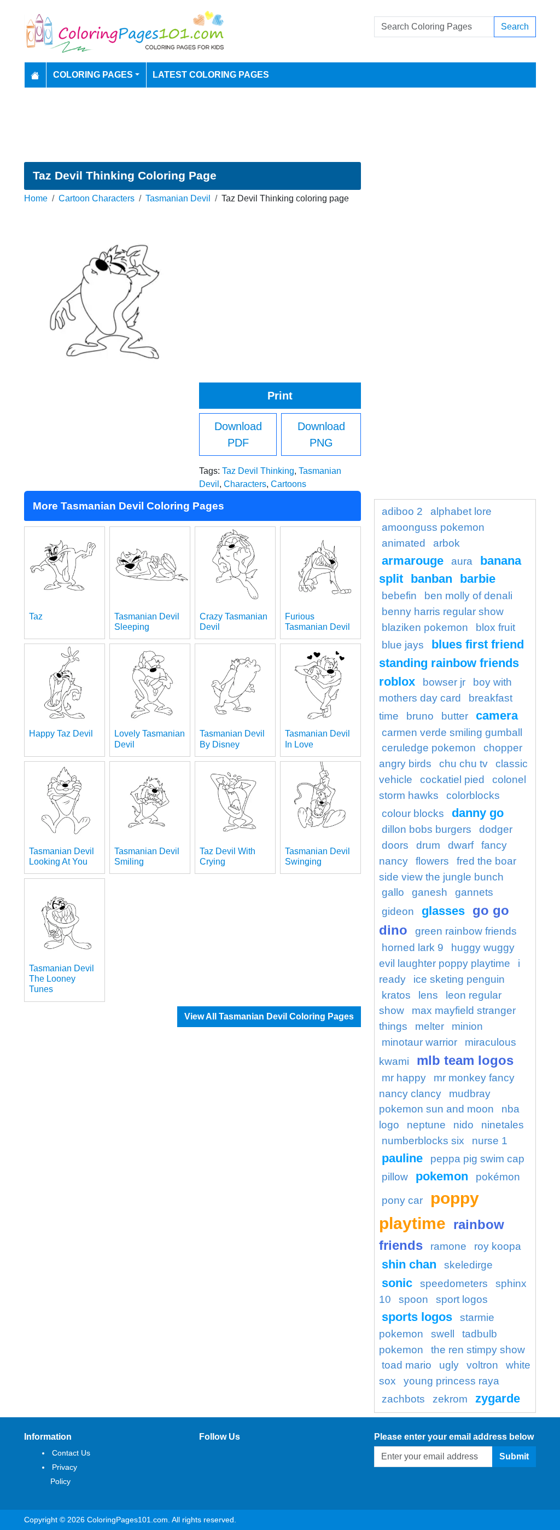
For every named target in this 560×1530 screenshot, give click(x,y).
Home (36, 198)
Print (280, 396)
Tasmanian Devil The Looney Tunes (61, 979)
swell (442, 1334)
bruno (420, 716)
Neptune (426, 1125)
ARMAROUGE (413, 560)
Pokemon (442, 1176)
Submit (514, 1456)
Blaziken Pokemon (425, 627)
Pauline (402, 1158)
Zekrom (450, 1399)
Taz (36, 616)
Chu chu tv (463, 763)
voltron (482, 1365)
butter (454, 716)
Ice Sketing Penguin (459, 979)
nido (463, 1125)
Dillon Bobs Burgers (426, 829)
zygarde (497, 1398)
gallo (393, 892)
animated (403, 543)
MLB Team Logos (465, 1060)
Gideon (398, 911)
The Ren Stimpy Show (478, 1349)
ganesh (429, 892)
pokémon (498, 1177)
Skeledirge (468, 1265)
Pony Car (402, 1200)
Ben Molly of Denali (468, 595)
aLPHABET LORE (461, 511)
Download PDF (238, 434)
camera (497, 715)
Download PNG (321, 434)
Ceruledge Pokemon (429, 748)
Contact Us (71, 1452)
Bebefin (399, 595)
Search (515, 26)
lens (428, 995)
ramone (448, 1246)
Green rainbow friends (466, 931)
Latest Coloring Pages (211, 74)
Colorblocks (473, 795)
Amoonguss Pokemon (433, 527)
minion (467, 1026)
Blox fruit (495, 627)
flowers (432, 861)
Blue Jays (403, 645)
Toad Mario (406, 1365)
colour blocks (413, 813)
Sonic (397, 1283)
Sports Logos (417, 1317)
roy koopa (497, 1246)
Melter (429, 1026)
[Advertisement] (280, 125)
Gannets (474, 892)
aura (461, 561)
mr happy (404, 1077)
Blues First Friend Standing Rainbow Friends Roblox (451, 663)
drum (428, 845)
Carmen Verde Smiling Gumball (452, 732)
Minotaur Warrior (419, 1042)
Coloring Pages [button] (93, 74)
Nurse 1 (490, 1140)
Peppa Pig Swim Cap (477, 1158)
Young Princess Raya (451, 1381)
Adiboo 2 (402, 511)
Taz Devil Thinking (258, 471)
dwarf (461, 845)
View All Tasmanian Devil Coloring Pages (269, 1016)
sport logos (462, 1299)
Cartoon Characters (97, 198)
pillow (395, 1177)
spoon (413, 1299)
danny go (478, 813)
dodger (495, 829)
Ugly (449, 1365)
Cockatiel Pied (452, 779)
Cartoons (288, 484)
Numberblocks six (423, 1140)
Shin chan (409, 1264)
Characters (245, 484)
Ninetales (502, 1125)
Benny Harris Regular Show (443, 611)
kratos (396, 995)
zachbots (403, 1399)
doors (395, 845)
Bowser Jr (444, 682)
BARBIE (477, 579)
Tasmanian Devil (178, 198)
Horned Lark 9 (413, 947)
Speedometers (454, 1283)
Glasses (443, 911)
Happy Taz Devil (61, 733)
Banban (431, 579)
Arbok (446, 543)
